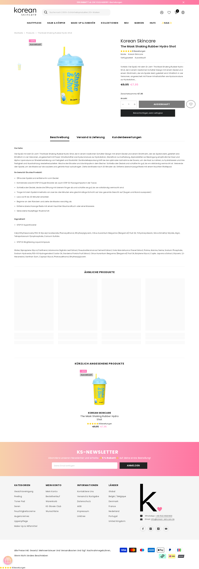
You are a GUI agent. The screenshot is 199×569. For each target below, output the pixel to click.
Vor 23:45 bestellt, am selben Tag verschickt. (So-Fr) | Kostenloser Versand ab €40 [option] (99, 2)
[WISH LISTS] (169, 12)
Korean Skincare (138, 41)
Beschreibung (59, 137)
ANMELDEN (133, 465)
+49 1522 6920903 (163, 516)
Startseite (18, 33)
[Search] (76, 12)
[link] (34, 337)
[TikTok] (158, 529)
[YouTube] (166, 529)
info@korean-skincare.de (163, 519)
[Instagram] (150, 529)
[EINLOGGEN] (161, 12)
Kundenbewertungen (127, 137)
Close (183, 2)
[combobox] (78, 12)
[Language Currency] (183, 12)
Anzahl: (124, 98)
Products (30, 33)
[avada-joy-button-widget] (7, 560)
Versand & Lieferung (91, 137)
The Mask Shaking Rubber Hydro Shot (99, 418)
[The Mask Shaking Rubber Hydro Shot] (99, 389)
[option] (70, 75)
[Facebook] (143, 529)
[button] (126, 51)
